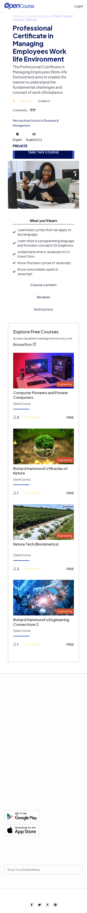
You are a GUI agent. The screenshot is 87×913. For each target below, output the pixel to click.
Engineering (65, 384)
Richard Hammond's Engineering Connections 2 (41, 622)
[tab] (43, 220)
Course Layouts (37, 16)
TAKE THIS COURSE (43, 152)
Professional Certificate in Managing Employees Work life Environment (39, 43)
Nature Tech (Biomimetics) (36, 544)
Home (17, 16)
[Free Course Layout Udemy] (43, 184)
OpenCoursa (22, 403)
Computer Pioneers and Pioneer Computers (40, 395)
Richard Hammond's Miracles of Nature (40, 470)
